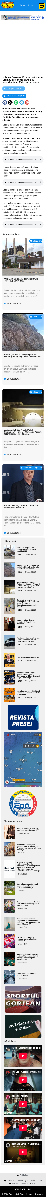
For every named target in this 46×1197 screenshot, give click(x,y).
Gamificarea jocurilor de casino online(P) (27, 974)
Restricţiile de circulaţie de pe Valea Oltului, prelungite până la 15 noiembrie (22, 355)
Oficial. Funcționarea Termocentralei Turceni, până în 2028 (21, 280)
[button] (4, 102)
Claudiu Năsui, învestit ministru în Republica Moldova (26, 622)
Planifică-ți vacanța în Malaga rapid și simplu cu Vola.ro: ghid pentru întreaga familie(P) (29, 847)
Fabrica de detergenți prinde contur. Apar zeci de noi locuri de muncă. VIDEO (28, 639)
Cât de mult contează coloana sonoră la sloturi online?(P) (27, 939)
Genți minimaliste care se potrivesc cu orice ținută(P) (28, 829)
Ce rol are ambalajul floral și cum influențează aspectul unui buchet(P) (28, 903)
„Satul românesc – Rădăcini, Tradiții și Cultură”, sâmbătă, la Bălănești (28, 692)
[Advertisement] (23, 48)
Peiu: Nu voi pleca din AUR (28, 657)
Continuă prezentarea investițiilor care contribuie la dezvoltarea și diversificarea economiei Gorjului (28, 603)
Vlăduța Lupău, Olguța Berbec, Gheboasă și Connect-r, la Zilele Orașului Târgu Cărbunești (28, 675)
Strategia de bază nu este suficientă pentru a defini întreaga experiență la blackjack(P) (27, 956)
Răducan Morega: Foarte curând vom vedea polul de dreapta (21, 506)
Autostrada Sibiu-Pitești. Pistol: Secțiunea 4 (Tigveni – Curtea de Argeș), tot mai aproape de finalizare (22, 432)
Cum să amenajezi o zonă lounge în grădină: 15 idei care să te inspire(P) (27, 886)
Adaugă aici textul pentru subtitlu (9, 552)
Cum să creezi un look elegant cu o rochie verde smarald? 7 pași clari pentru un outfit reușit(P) (28, 921)
